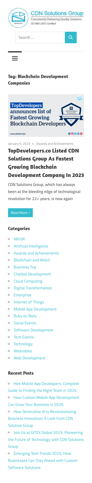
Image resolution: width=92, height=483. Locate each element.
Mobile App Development (35, 309)
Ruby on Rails (25, 316)
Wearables (23, 351)
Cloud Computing (28, 281)
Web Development (29, 358)
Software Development (33, 330)
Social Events (25, 323)
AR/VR (19, 239)
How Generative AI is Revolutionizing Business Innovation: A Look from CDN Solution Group (42, 418)
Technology (23, 344)
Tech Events (24, 337)
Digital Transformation (33, 288)
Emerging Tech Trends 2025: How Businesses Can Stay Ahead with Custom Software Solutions (42, 460)
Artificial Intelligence (31, 246)
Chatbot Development (32, 274)
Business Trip (25, 267)
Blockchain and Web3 (32, 260)
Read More (19, 212)
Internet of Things (29, 302)
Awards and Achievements (55, 143)
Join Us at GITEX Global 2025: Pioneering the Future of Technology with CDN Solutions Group (46, 439)
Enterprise (22, 295)
